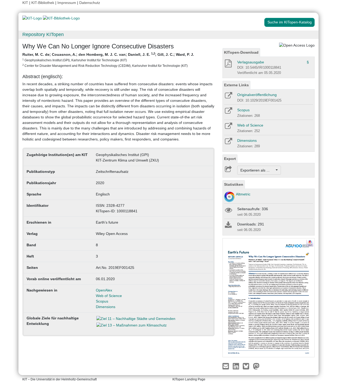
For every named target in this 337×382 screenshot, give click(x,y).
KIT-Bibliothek (43, 3)
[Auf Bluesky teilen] (247, 366)
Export (230, 159)
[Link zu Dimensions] (228, 143)
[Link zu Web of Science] (228, 127)
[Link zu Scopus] (228, 112)
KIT (25, 3)
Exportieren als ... (257, 170)
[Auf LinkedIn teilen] (236, 366)
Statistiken (233, 184)
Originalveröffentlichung (257, 95)
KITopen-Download (241, 52)
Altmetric (243, 194)
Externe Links (236, 85)
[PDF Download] (228, 65)
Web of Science (109, 296)
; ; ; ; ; (108, 59)
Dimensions (105, 307)
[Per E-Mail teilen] (226, 366)
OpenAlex (104, 290)
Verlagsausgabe (250, 62)
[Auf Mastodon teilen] (256, 366)
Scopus (102, 301)
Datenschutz (89, 3)
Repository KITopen (43, 34)
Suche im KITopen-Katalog (289, 22)
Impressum (66, 3)
